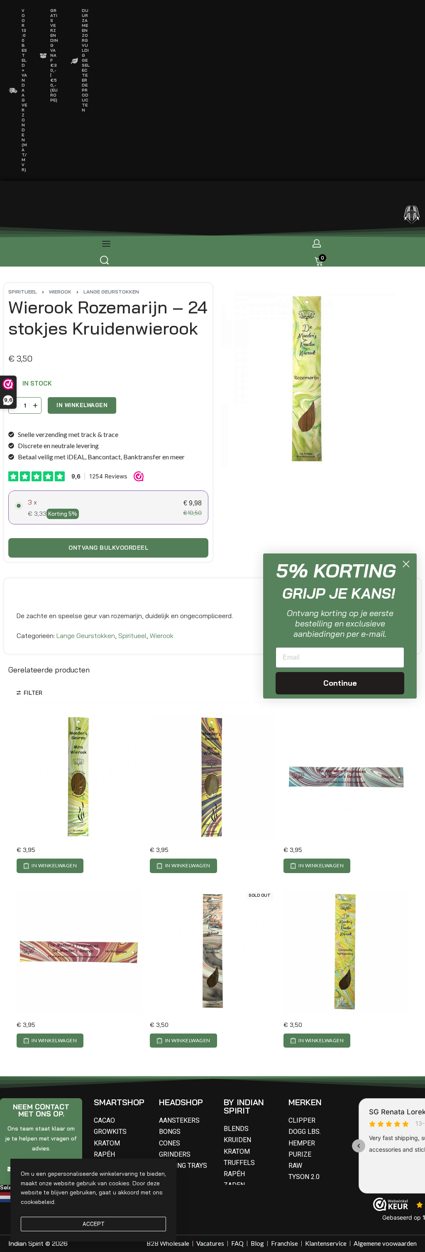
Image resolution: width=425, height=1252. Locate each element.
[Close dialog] (406, 564)
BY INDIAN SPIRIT (244, 1106)
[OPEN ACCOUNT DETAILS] (316, 243)
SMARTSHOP (119, 1102)
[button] (50, 866)
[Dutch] (7, 1196)
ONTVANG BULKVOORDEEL (108, 547)
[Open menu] (106, 243)
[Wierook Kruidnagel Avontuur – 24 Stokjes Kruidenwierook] (212, 952)
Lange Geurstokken (111, 292)
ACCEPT (94, 1223)
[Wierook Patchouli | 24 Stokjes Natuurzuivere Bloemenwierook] (345, 777)
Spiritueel (22, 292)
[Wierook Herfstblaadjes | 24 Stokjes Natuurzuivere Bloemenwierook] (79, 952)
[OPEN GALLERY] (308, 378)
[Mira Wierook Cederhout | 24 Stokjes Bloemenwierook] (212, 777)
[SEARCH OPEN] (104, 260)
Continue (340, 683)
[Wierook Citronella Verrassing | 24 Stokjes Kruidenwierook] (345, 952)
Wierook (60, 292)
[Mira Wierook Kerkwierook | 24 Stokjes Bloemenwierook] (79, 777)
